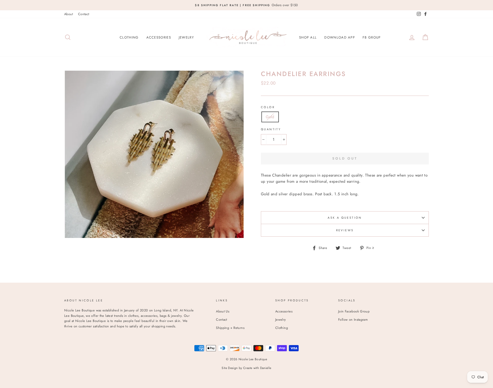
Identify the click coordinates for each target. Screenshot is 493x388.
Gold (270, 117)
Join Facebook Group (353, 311)
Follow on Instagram (353, 319)
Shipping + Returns (230, 327)
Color (268, 107)
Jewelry (186, 37)
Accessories (158, 37)
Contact (83, 14)
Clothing (129, 37)
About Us (222, 311)
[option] (246, 5)
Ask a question (345, 218)
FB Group (372, 37)
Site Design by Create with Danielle (246, 368)
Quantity (271, 129)
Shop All (308, 37)
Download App (339, 37)
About (68, 14)
